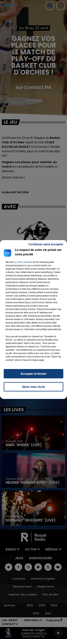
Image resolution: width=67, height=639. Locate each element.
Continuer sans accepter (45, 244)
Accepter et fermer (33, 373)
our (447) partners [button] (23, 261)
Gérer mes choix (33, 387)
